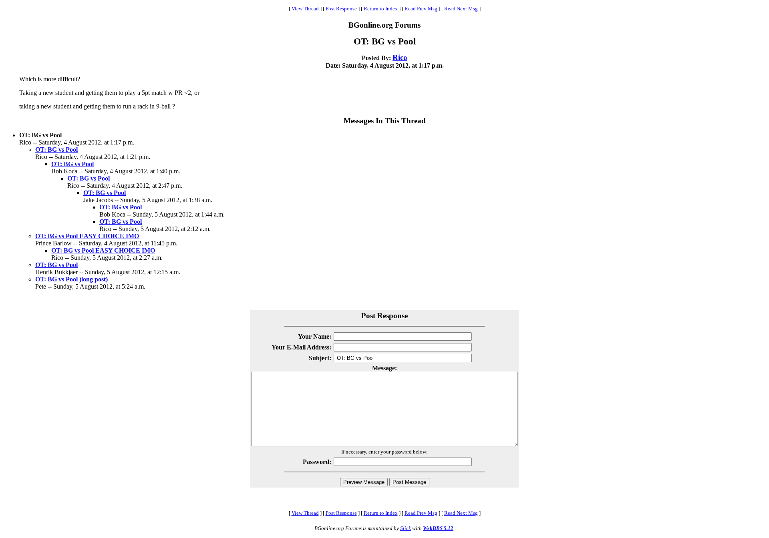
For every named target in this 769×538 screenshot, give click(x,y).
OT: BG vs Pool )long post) (71, 279)
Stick (405, 528)
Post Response (341, 9)
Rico (400, 57)
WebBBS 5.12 (438, 528)
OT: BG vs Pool (56, 149)
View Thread (305, 9)
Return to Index (381, 9)
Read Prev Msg (421, 9)
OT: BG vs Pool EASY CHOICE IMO (87, 236)
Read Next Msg (461, 9)
